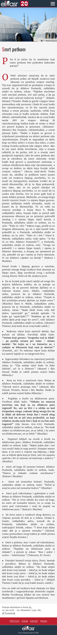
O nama (25, 621)
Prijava (43, 621)
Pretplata (14, 621)
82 (30, 607)
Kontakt (34, 621)
